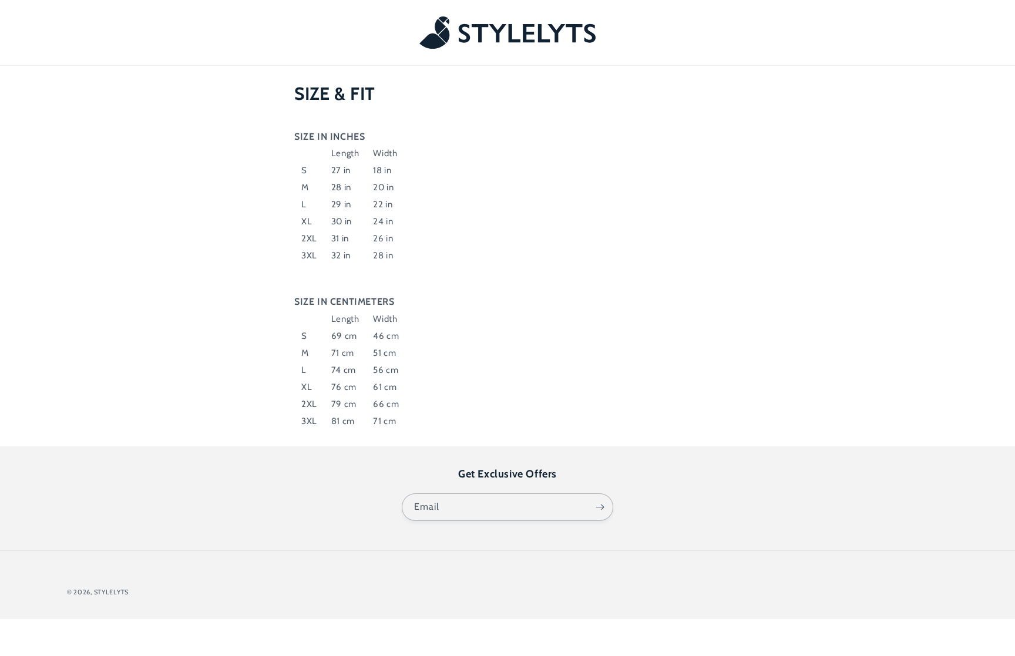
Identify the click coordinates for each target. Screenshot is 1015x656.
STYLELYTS (111, 592)
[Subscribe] (600, 507)
